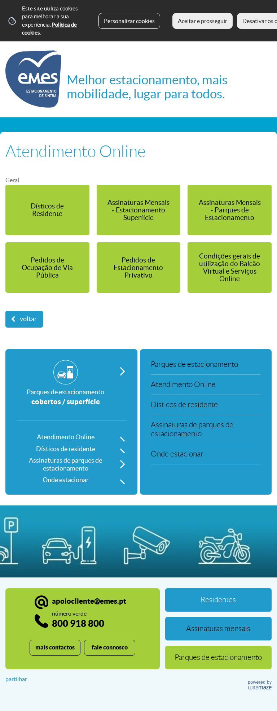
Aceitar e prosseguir (202, 21)
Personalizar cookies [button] (129, 21)
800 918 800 (78, 619)
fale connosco (110, 647)
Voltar (28, 319)
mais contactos (55, 647)
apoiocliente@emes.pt (89, 601)
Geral (12, 180)
